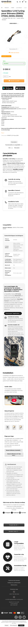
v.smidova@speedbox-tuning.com (14, 599)
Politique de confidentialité (14, 582)
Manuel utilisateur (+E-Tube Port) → (14, 454)
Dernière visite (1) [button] (13, 531)
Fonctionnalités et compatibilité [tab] (13, 144)
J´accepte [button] (21, 625)
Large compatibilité (19, 542)
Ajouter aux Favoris (14, 52)
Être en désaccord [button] (13, 625)
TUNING (12, 7)
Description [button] (14, 142)
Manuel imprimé (9, 411)
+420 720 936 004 (14, 594)
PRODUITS (7, 7)
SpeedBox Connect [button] (6, 56)
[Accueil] (6, 2)
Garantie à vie (19, 554)
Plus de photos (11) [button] (13, 49)
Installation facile (20, 565)
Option (4, 61)
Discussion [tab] (16, 147)
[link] (14, 193)
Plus (2, 133)
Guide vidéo (8, 386)
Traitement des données (14, 580)
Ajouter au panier (15, 80)
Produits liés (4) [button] (13, 525)
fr (20, 2)
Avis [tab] (10, 147)
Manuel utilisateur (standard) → (13, 450)
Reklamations (14, 585)
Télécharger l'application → (13, 313)
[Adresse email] (14, 597)
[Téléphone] (14, 592)
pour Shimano (19, 7)
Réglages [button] (6, 625)
